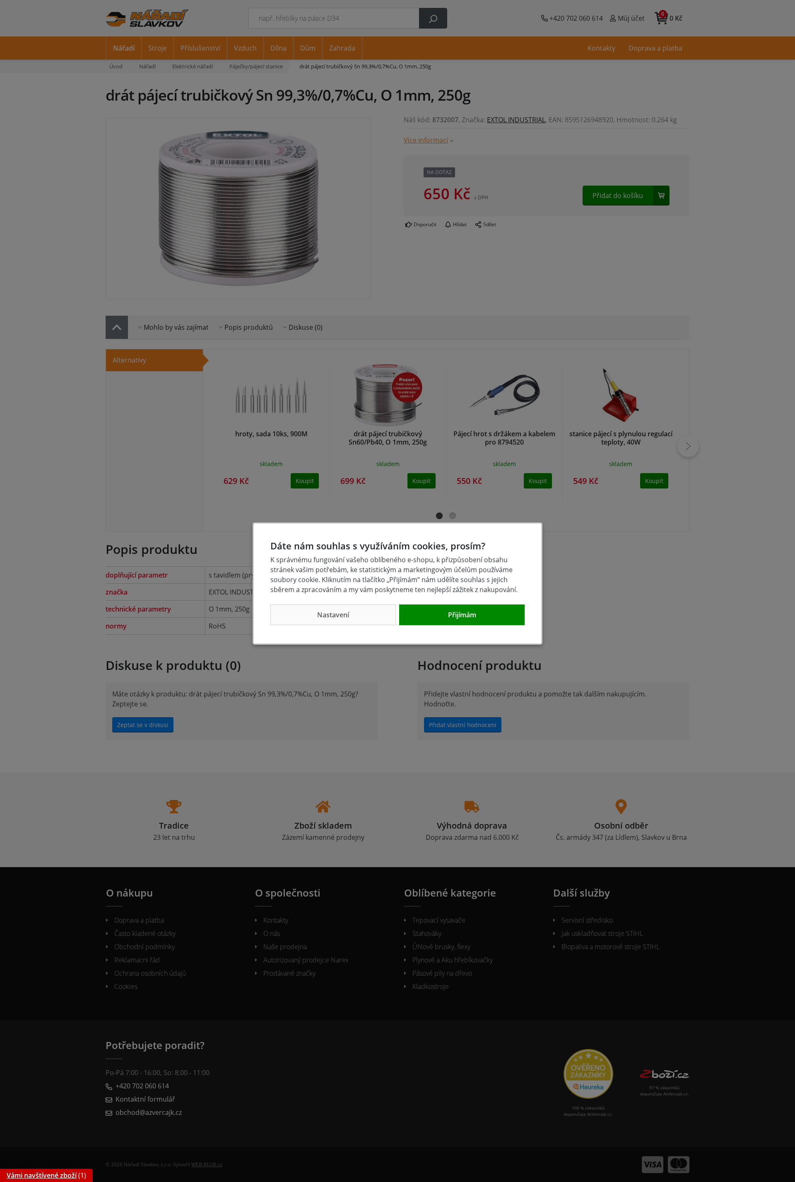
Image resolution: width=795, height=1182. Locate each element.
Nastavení (333, 614)
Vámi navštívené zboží (42, 1175)
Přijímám (462, 614)
